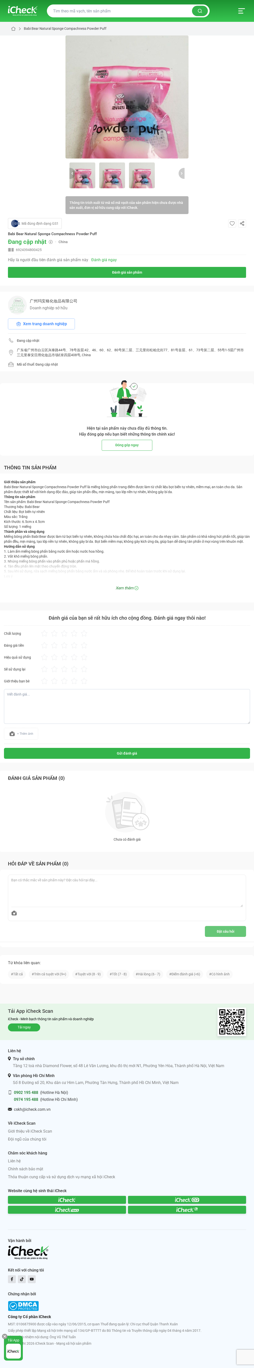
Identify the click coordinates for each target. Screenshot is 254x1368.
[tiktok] (22, 1279)
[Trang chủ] (22, 11)
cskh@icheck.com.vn (32, 1109)
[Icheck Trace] (67, 1210)
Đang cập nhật (28, 341)
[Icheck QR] (187, 1200)
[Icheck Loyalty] (187, 1210)
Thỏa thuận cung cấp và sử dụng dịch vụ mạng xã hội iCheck (61, 1177)
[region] (127, 97)
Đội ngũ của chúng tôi (27, 1139)
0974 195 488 (26, 1099)
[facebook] (12, 1279)
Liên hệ (14, 1161)
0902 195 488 (26, 1092)
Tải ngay (24, 1027)
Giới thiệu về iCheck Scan (30, 1131)
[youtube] (32, 1279)
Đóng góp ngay (127, 445)
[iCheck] (67, 1200)
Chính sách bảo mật (25, 1169)
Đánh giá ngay (104, 259)
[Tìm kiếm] (200, 11)
